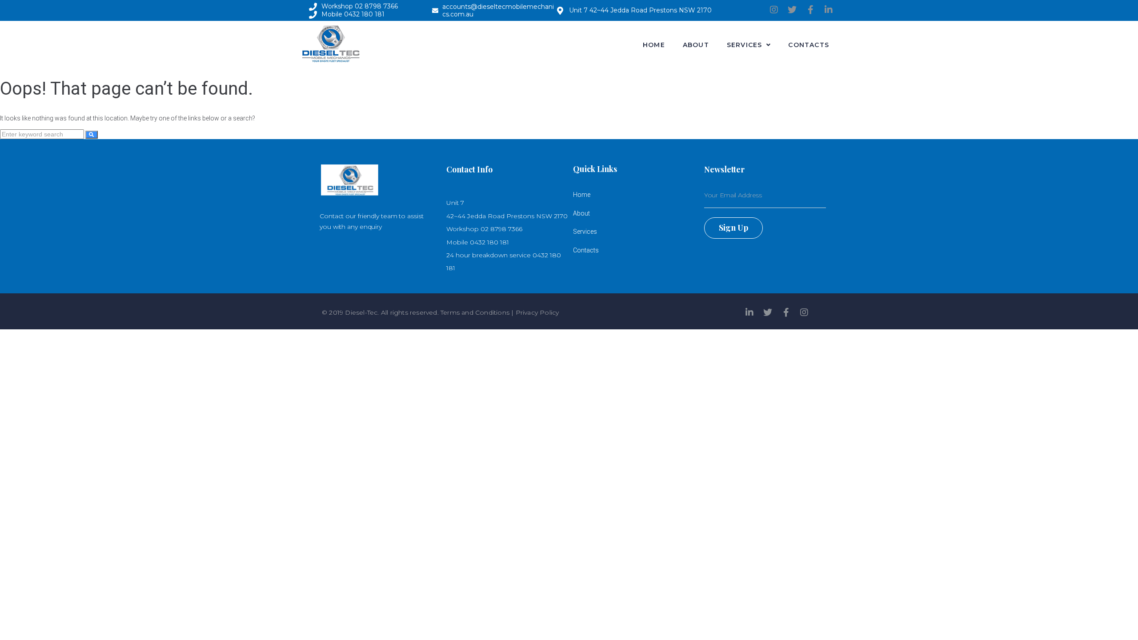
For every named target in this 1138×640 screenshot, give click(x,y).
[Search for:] (42, 134)
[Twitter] (792, 10)
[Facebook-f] (810, 10)
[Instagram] (774, 10)
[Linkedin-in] (828, 10)
